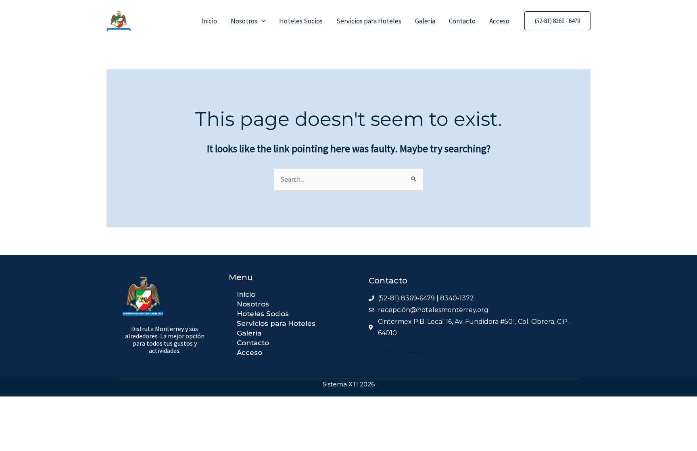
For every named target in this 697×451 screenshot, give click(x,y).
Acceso (499, 21)
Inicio (209, 21)
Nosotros (244, 21)
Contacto (462, 21)
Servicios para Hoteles (368, 21)
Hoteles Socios (301, 21)
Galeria (425, 21)
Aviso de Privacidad (396, 350)
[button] (261, 21)
